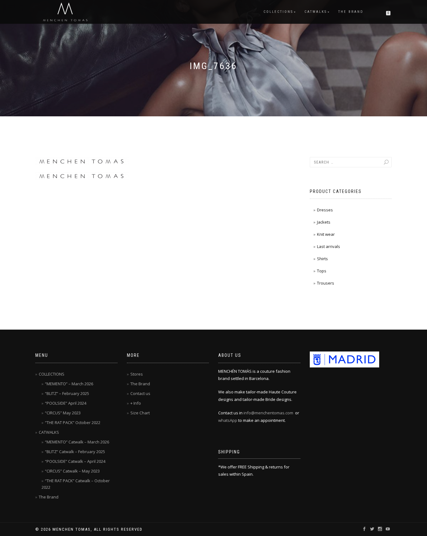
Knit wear (326, 234)
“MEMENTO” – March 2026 (69, 384)
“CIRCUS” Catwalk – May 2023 (72, 471)
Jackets (323, 222)
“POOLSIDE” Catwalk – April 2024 (75, 461)
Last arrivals (328, 246)
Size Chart (140, 413)
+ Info (135, 403)
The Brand (351, 12)
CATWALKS (315, 12)
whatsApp (227, 420)
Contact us (140, 393)
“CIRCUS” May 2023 (63, 413)
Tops (321, 271)
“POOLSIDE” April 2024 (65, 403)
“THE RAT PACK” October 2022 (72, 422)
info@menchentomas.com (268, 413)
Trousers (325, 283)
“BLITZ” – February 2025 (67, 393)
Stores (136, 374)
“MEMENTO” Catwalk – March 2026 (77, 442)
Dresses (325, 210)
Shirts (322, 258)
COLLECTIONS (278, 12)
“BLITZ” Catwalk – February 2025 (75, 451)
